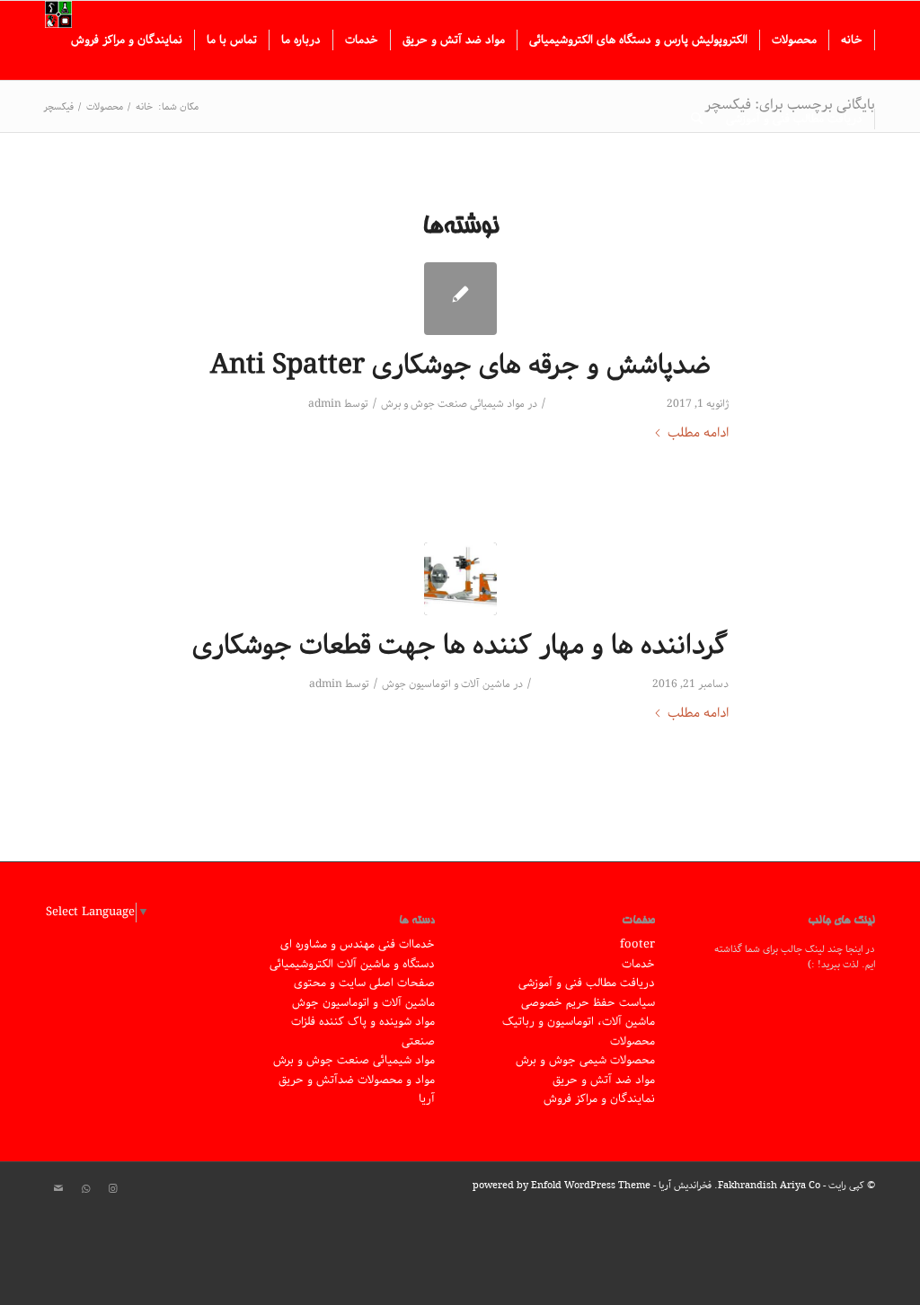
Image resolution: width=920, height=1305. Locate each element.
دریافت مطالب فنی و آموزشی (586, 983)
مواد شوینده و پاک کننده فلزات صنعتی (363, 1031)
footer (637, 944)
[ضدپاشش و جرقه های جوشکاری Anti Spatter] (460, 298)
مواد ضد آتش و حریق (604, 1080)
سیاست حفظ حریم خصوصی (588, 1002)
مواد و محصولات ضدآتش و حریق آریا (357, 1089)
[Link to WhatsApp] (85, 1189)
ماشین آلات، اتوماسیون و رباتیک (578, 1021)
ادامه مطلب (698, 433)
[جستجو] (696, 119)
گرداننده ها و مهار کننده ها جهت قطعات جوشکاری (460, 645)
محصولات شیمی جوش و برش (585, 1060)
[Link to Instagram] (112, 1189)
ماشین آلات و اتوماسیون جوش (446, 684)
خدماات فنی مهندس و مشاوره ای (357, 944)
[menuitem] (852, 40)
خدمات (638, 964)
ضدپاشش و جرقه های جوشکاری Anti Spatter (460, 365)
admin (324, 403)
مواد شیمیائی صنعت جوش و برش (453, 403)
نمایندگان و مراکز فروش (599, 1099)
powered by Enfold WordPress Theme (561, 1185)
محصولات (632, 1041)
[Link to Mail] (58, 1189)
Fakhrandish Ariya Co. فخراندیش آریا (739, 1185)
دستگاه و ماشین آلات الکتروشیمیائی (352, 964)
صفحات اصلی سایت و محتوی (364, 983)
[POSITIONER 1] (460, 578)
